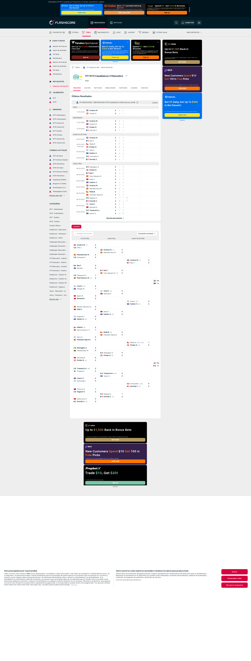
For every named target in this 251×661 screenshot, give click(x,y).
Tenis (77, 67)
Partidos (123, 88)
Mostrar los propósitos (234, 585)
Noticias (98, 88)
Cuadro (134, 88)
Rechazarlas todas (235, 578)
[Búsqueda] (176, 22)
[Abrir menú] (199, 22)
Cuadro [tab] (76, 227)
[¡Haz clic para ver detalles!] (115, 112)
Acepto (234, 572)
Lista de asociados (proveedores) (128, 580)
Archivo (144, 88)
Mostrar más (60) (55, 195)
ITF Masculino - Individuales (100, 67)
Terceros (74, 585)
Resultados (110, 88)
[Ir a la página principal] (64, 23)
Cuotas (87, 88)
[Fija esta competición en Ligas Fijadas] (126, 76)
